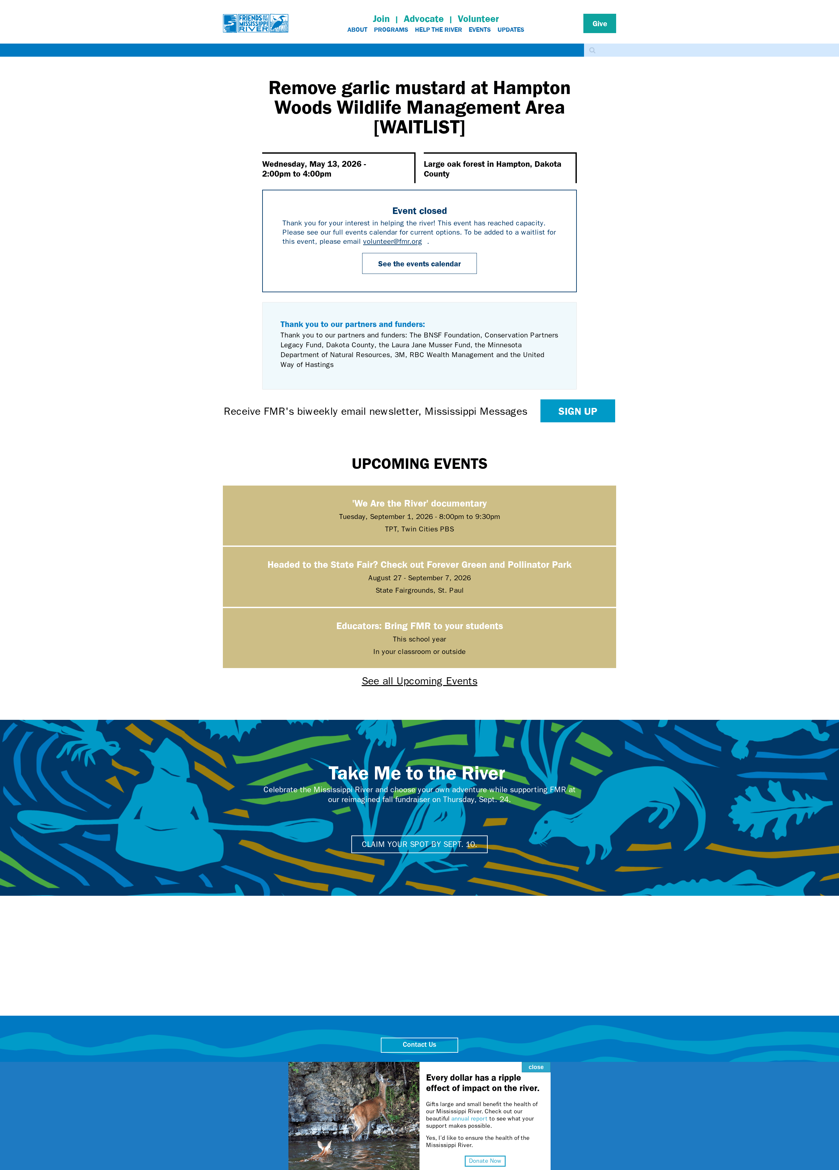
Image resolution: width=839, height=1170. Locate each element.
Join (381, 18)
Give (600, 23)
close (536, 1067)
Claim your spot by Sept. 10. (419, 844)
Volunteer (478, 18)
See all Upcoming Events (420, 681)
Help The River (438, 29)
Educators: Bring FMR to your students (419, 625)
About (357, 29)
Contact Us (419, 1045)
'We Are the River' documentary (419, 503)
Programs (391, 29)
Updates (511, 29)
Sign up (577, 410)
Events (480, 29)
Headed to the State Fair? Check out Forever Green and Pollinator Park (419, 564)
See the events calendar (419, 263)
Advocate (424, 18)
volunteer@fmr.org (395, 241)
